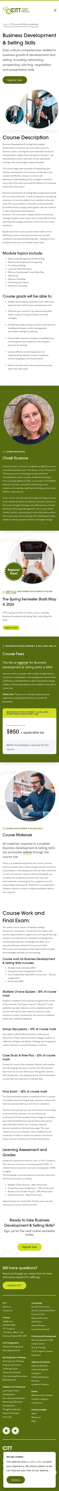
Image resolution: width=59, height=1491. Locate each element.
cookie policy (36, 1461)
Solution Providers (11, 1413)
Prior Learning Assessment (15, 1376)
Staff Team (36, 1321)
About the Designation (13, 1346)
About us (7, 1306)
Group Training (38, 1347)
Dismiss (15, 1479)
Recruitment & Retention (14, 1398)
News (34, 1413)
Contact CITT (14, 1285)
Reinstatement (9, 1379)
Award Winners (38, 1325)
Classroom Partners (12, 1372)
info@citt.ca (8, 1321)
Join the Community (40, 1306)
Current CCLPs (38, 1314)
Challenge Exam (10, 1368)
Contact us (7, 1310)
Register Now (15, 80)
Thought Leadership (12, 1409)
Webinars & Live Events (42, 1395)
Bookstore (36, 1355)
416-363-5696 (9, 1325)
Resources (36, 1417)
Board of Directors (39, 1318)
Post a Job (7, 1416)
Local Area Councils (40, 1329)
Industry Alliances (39, 1365)
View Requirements (11, 1350)
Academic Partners (40, 1384)
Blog (33, 1421)
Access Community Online (43, 1310)
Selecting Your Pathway (13, 1361)
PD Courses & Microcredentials (24, 24)
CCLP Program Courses (42, 1351)
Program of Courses (12, 1364)
